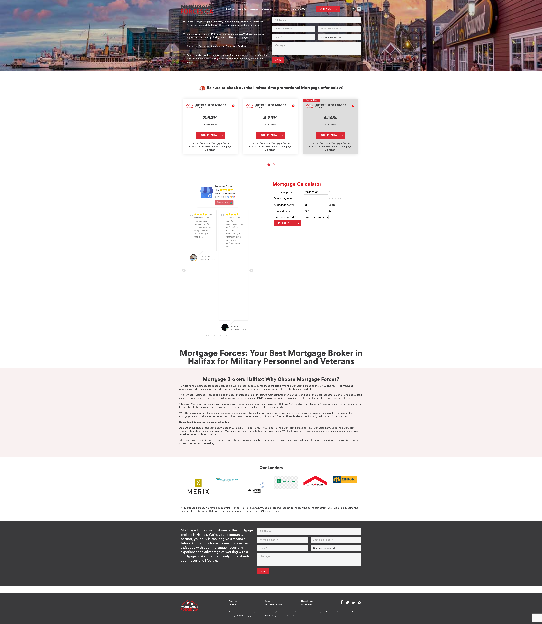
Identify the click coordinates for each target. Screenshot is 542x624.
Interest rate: (282, 211)
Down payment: (284, 198)
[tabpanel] (210, 126)
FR (359, 9)
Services (254, 9)
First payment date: (286, 217)
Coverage (267, 9)
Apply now (325, 9)
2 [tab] (273, 164)
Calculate (284, 223)
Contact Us (299, 9)
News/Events (282, 9)
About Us (229, 9)
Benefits (242, 9)
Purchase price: (283, 192)
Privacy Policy (292, 616)
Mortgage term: (284, 205)
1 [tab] (268, 164)
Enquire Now (208, 135)
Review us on (222, 202)
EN (353, 9)
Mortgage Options (273, 604)
